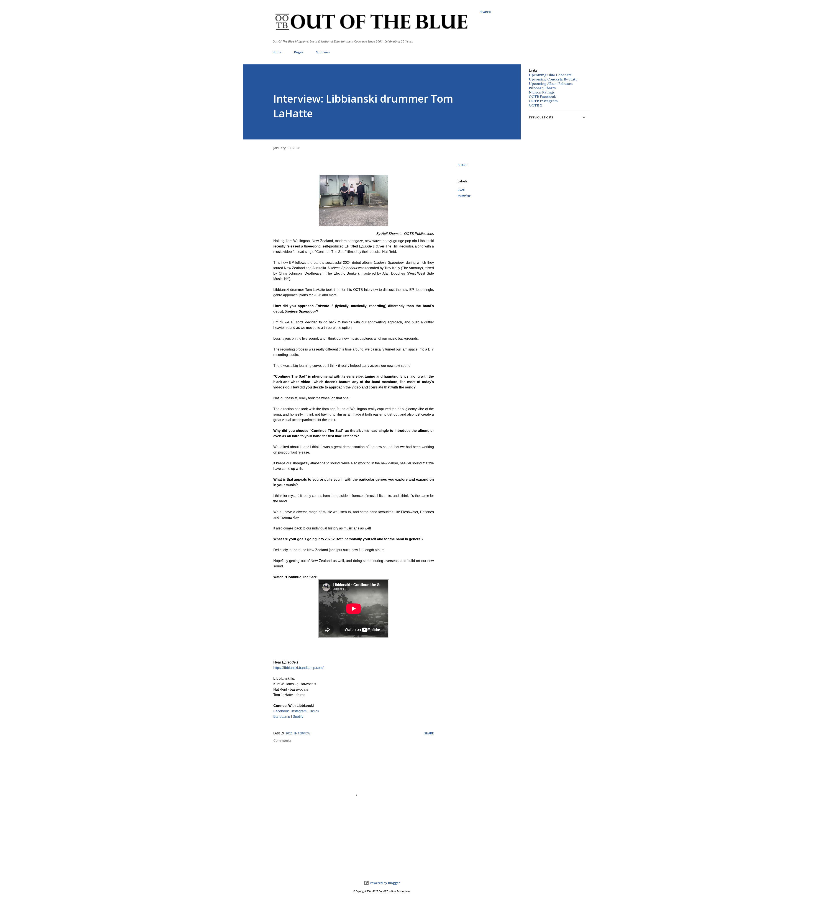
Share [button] (462, 165)
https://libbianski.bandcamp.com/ (298, 668)
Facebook (281, 711)
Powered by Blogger (384, 883)
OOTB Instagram (543, 101)
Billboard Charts (542, 88)
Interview (464, 196)
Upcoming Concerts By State (553, 79)
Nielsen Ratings (542, 92)
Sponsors (323, 52)
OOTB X (535, 105)
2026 (461, 190)
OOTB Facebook (542, 96)
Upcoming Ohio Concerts (550, 75)
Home (276, 52)
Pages (298, 52)
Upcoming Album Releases (551, 83)
